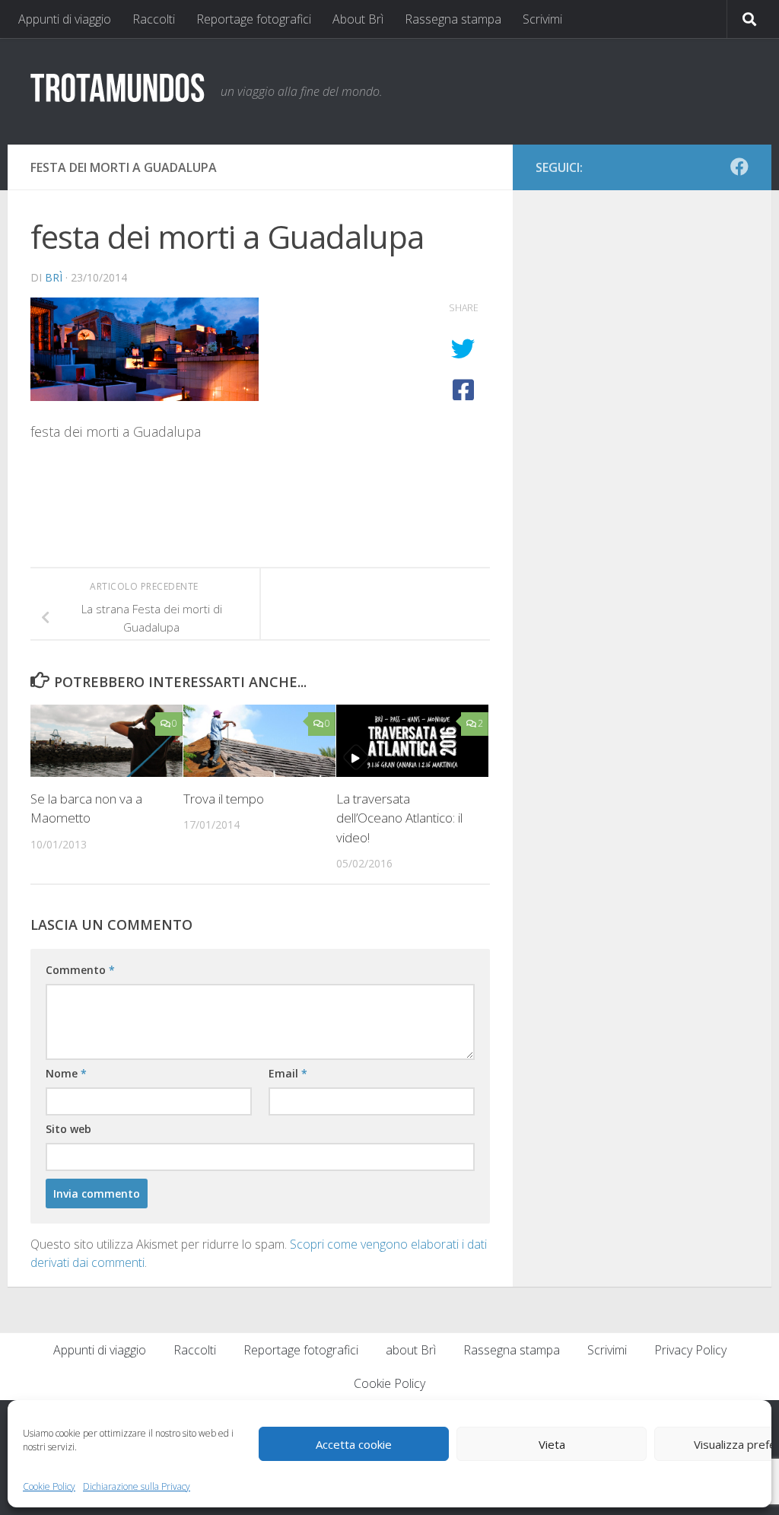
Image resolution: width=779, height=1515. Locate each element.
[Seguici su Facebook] (739, 167)
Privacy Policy (690, 1350)
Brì (53, 277)
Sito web (68, 1129)
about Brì (411, 1350)
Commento (80, 970)
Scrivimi (542, 19)
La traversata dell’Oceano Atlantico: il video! (399, 818)
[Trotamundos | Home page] (117, 86)
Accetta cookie (354, 1444)
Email (288, 1073)
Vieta (552, 1444)
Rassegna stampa (453, 19)
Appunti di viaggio (64, 19)
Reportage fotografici (253, 19)
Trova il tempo (223, 798)
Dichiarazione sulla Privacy (136, 1486)
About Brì (357, 19)
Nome (66, 1073)
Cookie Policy (49, 1486)
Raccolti (153, 19)
